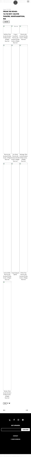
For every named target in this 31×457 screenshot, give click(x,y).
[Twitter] (9, 420)
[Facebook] (14, 420)
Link (5, 403)
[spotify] (22, 420)
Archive (6, 21)
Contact (15, 436)
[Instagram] (18, 420)
